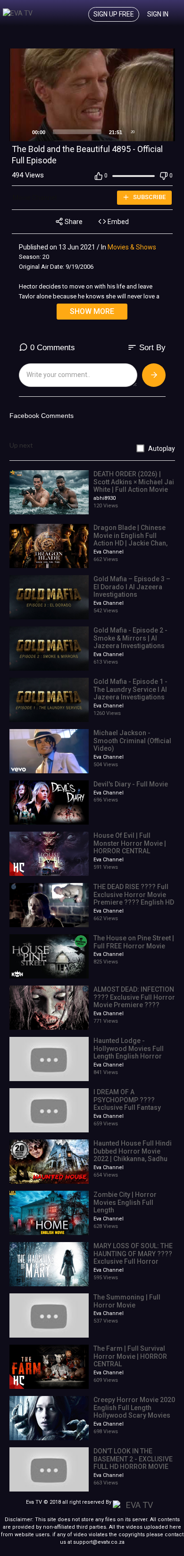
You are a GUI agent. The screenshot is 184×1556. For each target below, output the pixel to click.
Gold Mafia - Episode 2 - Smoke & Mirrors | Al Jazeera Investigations (130, 638)
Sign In (157, 14)
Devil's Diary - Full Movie (130, 784)
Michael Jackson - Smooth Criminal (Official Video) (132, 741)
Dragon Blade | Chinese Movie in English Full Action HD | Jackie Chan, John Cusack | (130, 539)
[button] (92, 95)
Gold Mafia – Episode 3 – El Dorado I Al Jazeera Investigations (131, 587)
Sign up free (113, 14)
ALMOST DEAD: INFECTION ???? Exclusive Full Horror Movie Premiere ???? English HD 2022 (134, 1001)
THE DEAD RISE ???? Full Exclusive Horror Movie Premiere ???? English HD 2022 (133, 898)
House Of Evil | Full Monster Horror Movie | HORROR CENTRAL (129, 843)
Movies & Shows (132, 247)
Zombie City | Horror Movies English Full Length (125, 1202)
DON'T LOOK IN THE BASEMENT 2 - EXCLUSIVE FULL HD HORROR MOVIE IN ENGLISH (133, 1462)
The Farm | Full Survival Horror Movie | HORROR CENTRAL (130, 1356)
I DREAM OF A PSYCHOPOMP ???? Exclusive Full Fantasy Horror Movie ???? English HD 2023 (127, 1107)
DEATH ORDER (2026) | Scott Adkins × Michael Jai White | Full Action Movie (133, 482)
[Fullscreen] (162, 131)
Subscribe (149, 197)
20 (132, 132)
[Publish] (154, 375)
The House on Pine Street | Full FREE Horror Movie (133, 942)
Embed (117, 221)
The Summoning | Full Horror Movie (126, 1301)
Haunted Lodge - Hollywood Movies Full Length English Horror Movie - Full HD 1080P (128, 1052)
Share (73, 221)
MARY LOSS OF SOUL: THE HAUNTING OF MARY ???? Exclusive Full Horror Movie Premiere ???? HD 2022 (133, 1261)
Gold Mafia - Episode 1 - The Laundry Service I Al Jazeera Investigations (130, 689)
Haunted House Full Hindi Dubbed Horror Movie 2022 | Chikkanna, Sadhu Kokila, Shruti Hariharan (132, 1155)
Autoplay (161, 448)
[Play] (21, 131)
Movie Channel (35, 197)
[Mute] (147, 131)
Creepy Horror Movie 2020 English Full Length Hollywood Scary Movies (134, 1408)
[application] (92, 94)
